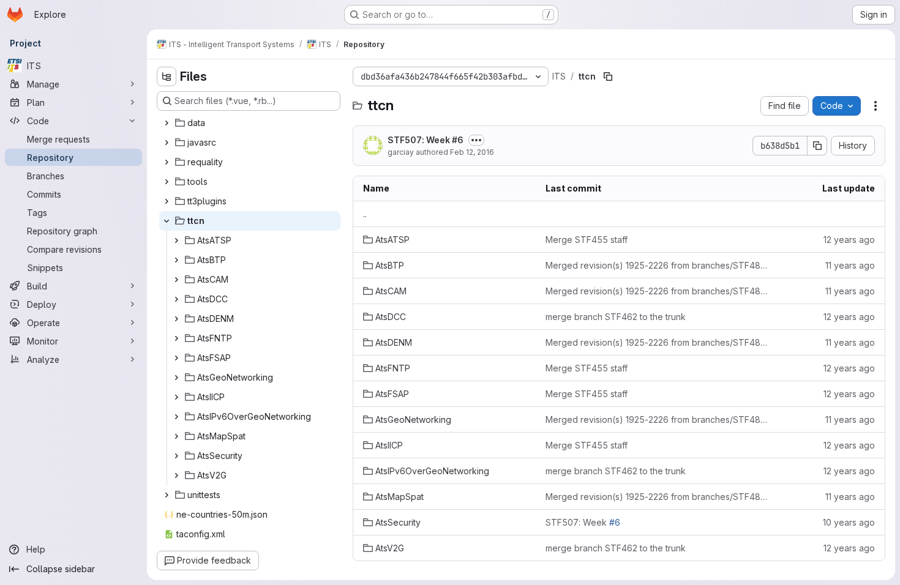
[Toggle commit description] (476, 140)
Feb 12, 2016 (472, 152)
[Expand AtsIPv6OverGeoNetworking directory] (176, 416)
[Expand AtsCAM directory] (176, 279)
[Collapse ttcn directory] (166, 221)
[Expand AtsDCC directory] (176, 299)
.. (365, 214)
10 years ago (849, 522)
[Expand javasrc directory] (166, 142)
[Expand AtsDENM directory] (176, 318)
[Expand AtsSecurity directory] (176, 456)
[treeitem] (249, 123)
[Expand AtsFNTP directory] (176, 338)
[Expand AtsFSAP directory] (176, 358)
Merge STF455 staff (587, 239)
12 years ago (849, 239)
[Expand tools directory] (166, 181)
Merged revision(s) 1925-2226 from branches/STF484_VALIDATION (658, 265)
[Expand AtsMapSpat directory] (176, 436)
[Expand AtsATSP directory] (176, 240)
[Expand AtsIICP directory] (176, 397)
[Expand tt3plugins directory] (166, 201)
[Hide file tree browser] (166, 76)
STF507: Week (425, 140)
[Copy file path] (608, 76)
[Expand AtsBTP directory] (176, 260)
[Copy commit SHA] (817, 145)
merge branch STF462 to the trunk (616, 316)
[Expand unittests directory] (166, 495)
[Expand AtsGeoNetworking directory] (176, 377)
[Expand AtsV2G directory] (176, 475)
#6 (457, 140)
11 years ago (850, 265)
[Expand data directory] (166, 123)
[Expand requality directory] (166, 162)
